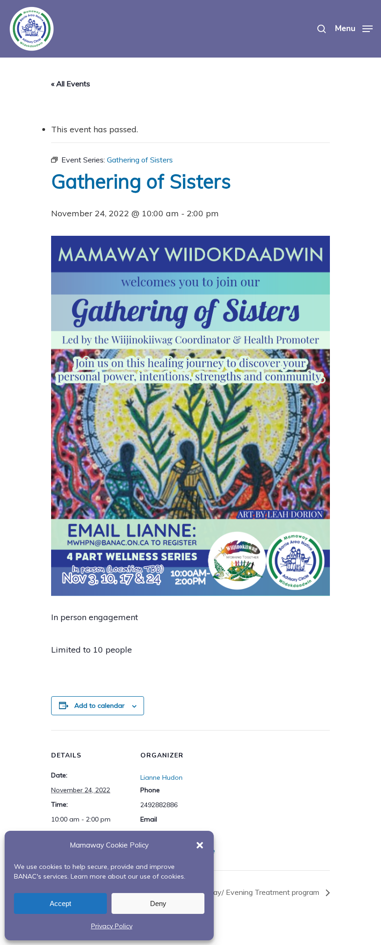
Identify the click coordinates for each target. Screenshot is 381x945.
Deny (158, 903)
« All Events (70, 83)
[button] (199, 845)
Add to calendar (99, 705)
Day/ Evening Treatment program (264, 892)
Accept (60, 903)
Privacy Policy (111, 926)
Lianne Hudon (161, 777)
